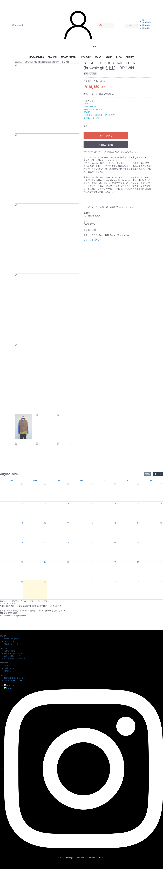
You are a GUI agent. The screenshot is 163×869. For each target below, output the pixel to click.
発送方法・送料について (14, 654)
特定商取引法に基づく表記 (14, 678)
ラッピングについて (93, 240)
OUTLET (130, 57)
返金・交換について (12, 656)
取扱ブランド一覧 (11, 644)
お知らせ (7, 671)
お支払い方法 (9, 651)
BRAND (98, 57)
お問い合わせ (9, 668)
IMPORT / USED (68, 57)
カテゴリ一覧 (9, 641)
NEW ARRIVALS (36, 57)
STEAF (96, 118)
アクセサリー (111, 115)
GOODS (98, 109)
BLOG (119, 57)
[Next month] (160, 474)
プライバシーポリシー (13, 681)
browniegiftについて (12, 639)
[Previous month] (155, 474)
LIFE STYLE (85, 57)
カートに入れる (106, 136)
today (147, 474)
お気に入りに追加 (106, 145)
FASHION (52, 57)
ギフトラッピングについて (14, 659)
